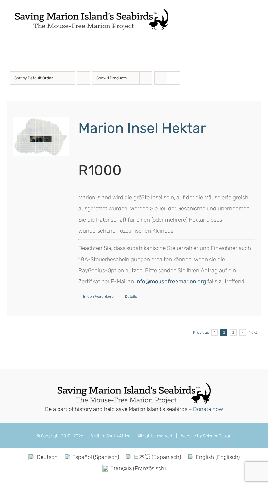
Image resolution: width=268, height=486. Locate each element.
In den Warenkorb (98, 296)
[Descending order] (83, 78)
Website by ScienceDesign (206, 435)
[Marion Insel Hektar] (41, 136)
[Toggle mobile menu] (255, 17)
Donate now (208, 409)
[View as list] (173, 78)
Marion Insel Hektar (142, 127)
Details (131, 296)
